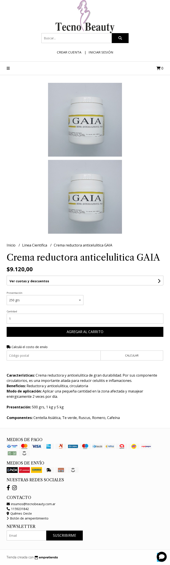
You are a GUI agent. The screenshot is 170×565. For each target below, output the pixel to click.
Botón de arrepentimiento (28, 518)
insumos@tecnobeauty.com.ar (32, 504)
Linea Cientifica (35, 245)
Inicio (11, 245)
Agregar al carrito (85, 331)
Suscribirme (64, 535)
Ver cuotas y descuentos (29, 281)
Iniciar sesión (101, 52)
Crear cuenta (69, 52)
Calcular (132, 355)
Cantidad (12, 311)
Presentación (14, 292)
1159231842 (19, 509)
